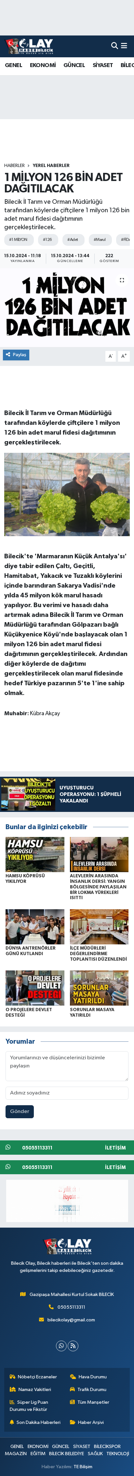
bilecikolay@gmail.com (71, 1319)
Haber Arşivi (91, 1422)
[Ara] (114, 46)
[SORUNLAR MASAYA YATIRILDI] (99, 988)
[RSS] (73, 1346)
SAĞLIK (95, 1453)
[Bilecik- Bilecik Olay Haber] (28, 46)
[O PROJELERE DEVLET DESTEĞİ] (35, 988)
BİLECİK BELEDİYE (66, 1453)
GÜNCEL (74, 65)
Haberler (14, 165)
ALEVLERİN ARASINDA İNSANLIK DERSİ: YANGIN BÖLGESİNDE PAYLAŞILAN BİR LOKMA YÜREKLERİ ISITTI (98, 887)
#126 (47, 240)
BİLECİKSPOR (107, 1446)
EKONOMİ (43, 65)
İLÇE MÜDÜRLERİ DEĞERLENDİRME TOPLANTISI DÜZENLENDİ (98, 954)
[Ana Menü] (124, 46)
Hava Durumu (93, 1376)
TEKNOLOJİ (117, 1453)
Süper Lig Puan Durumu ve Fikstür (29, 1406)
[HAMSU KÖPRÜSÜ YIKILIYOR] (35, 854)
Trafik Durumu (91, 1389)
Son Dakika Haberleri (38, 1422)
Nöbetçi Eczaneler (37, 1376)
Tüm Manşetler (93, 1402)
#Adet (72, 240)
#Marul (100, 240)
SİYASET (103, 65)
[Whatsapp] (61, 1346)
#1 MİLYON (18, 240)
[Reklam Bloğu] (67, 1201)
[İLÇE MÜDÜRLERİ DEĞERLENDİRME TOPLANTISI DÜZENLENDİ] (99, 926)
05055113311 (71, 1307)
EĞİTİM (38, 1453)
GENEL (13, 65)
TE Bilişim (83, 1466)
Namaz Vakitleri (35, 1389)
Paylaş (19, 354)
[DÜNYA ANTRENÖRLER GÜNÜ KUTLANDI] (35, 926)
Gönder (19, 1111)
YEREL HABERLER (51, 165)
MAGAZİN (16, 1453)
